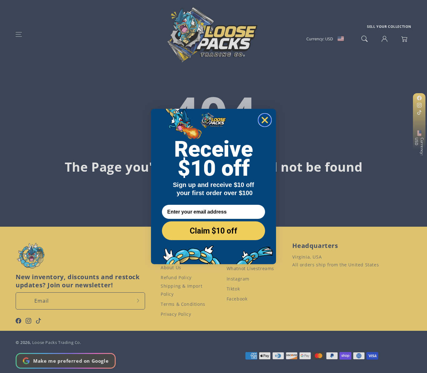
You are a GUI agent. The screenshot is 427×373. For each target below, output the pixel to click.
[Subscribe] (138, 300)
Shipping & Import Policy (181, 290)
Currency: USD (419, 147)
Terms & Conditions (183, 304)
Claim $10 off (213, 230)
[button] (19, 34)
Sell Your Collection (389, 26)
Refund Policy (176, 277)
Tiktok (233, 289)
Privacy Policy (176, 314)
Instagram (238, 279)
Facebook (237, 299)
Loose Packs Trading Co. (56, 342)
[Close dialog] (265, 120)
